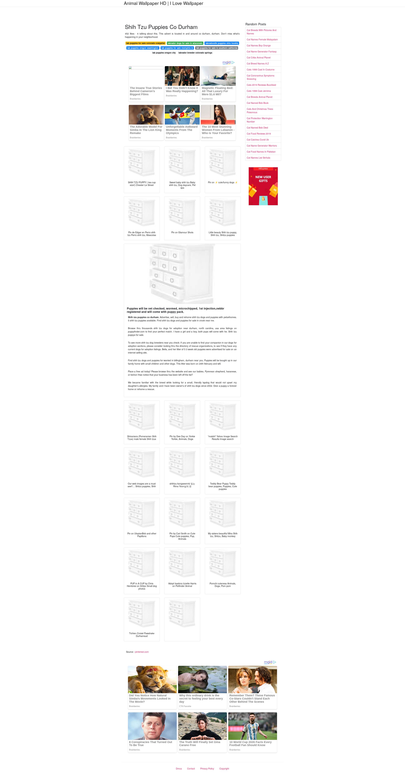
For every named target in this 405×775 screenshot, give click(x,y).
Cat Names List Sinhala (258, 157)
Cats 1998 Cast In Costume (260, 69)
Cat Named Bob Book (257, 102)
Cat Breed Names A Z (258, 63)
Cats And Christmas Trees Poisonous (260, 110)
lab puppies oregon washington (142, 47)
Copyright (224, 768)
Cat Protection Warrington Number (260, 120)
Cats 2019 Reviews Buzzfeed (261, 84)
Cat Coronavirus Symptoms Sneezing (260, 77)
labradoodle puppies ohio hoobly (222, 43)
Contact (191, 768)
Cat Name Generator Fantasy (262, 51)
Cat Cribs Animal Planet (259, 57)
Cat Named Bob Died (257, 127)
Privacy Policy (207, 768)
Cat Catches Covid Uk (258, 139)
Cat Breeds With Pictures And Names (261, 31)
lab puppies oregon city (164, 52)
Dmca (179, 768)
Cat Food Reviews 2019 (259, 133)
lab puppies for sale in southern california (216, 47)
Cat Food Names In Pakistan (261, 151)
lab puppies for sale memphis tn (177, 47)
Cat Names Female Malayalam (262, 39)
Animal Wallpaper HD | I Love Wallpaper (163, 3)
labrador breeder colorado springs (195, 52)
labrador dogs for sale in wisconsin (185, 43)
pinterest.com (142, 651)
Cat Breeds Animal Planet (259, 96)
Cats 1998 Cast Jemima (259, 90)
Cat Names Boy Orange (259, 45)
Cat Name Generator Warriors (262, 145)
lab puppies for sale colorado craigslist (145, 43)
